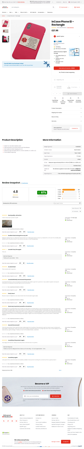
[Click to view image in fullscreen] (30, 39)
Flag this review (30, 232)
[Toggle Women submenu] (7, 12)
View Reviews (70, 27)
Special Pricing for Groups (58, 424)
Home (3, 16)
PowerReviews (25, 183)
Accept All (65, 441)
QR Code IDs (33, 12)
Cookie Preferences (40, 426)
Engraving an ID (71, 426)
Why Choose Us (23, 420)
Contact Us (58, 2)
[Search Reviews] (80, 203)
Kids (16, 12)
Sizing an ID (70, 424)
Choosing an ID (71, 422)
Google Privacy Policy (46, 399)
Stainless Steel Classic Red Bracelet (40, 2)
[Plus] (60, 93)
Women (4, 12)
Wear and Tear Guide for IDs (75, 432)
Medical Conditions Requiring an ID (75, 429)
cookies (20, 442)
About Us (65, 2)
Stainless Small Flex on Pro (39, 1)
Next (60, 370)
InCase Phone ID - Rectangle (13, 16)
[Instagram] (12, 421)
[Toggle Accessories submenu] (45, 12)
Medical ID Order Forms (57, 426)
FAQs (37, 420)
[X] (4, 421)
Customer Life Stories (25, 428)
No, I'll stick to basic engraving (66, 72)
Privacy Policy (39, 424)
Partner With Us (23, 422)
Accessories (41, 12)
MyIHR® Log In (23, 426)
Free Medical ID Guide (73, 418)
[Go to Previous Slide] (27, 2)
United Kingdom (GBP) (75, 2)
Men (10, 12)
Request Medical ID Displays (58, 422)
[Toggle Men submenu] (12, 12)
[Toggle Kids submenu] (18, 12)
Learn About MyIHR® (25, 424)
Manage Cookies (56, 441)
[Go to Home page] (5, 7)
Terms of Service (57, 399)
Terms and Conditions (41, 422)
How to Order (55, 418)
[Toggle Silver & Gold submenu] (27, 12)
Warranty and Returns (41, 428)
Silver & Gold (23, 12)
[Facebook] (8, 421)
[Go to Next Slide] (52, 2)
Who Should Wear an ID (73, 420)
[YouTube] (16, 421)
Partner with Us (55, 420)
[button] (63, 80)
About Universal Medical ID (26, 418)
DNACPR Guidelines (72, 434)
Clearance (49, 12)
